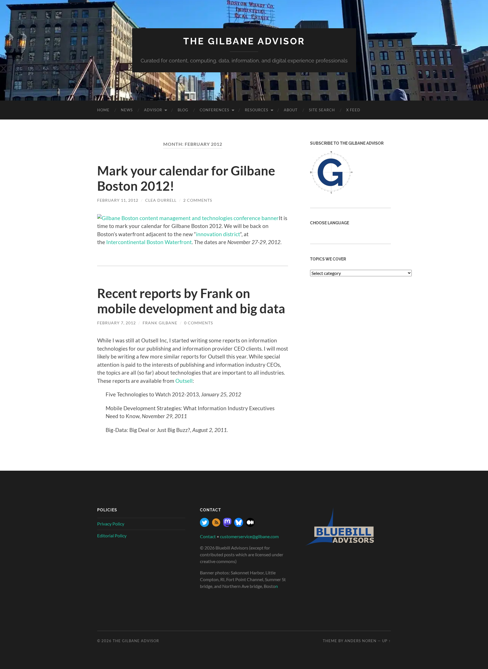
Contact (208, 536)
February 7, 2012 (116, 322)
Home (103, 110)
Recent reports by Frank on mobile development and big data (191, 301)
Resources (256, 110)
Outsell (184, 380)
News (127, 110)
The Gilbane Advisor (244, 41)
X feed (353, 110)
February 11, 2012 (117, 200)
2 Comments (197, 200)
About (291, 110)
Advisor (153, 110)
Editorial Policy (112, 535)
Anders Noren (360, 640)
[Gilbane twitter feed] (204, 525)
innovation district (218, 234)
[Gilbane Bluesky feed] (238, 525)
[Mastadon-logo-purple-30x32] (227, 525)
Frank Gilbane (160, 322)
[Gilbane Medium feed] (250, 525)
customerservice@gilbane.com (249, 536)
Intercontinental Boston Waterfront (149, 242)
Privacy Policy (110, 523)
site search (322, 110)
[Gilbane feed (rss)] (216, 525)
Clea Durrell (161, 200)
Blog (183, 110)
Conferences (214, 110)
